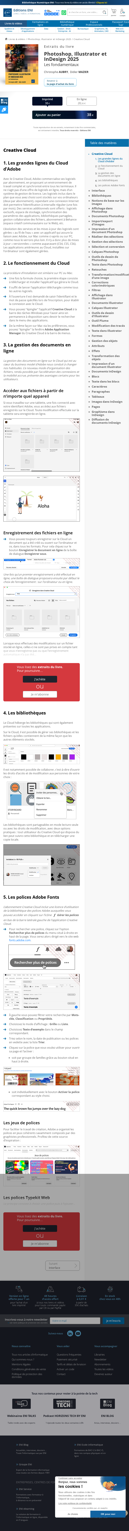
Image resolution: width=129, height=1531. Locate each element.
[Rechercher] (104, 12)
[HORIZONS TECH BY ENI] (64, 1404)
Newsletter (100, 1359)
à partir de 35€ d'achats (81, 1300)
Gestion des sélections (107, 241)
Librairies (99, 1354)
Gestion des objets (104, 340)
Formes (97, 335)
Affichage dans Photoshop (102, 210)
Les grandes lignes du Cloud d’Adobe (110, 160)
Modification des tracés (108, 325)
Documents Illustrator (107, 302)
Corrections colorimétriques (103, 284)
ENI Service (25, 1489)
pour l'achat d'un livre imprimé (19, 1300)
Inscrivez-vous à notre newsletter (26, 1321)
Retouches (99, 269)
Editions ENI (26, 11)
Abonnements (102, 1364)
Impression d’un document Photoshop (107, 230)
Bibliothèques (101, 195)
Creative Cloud (102, 153)
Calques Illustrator (105, 307)
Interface (54, 1268)
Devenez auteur (103, 1374)
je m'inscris (113, 1321)
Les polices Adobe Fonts (111, 185)
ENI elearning (26, 1508)
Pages (96, 406)
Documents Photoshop (108, 216)
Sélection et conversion (108, 246)
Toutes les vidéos (103, 1369)
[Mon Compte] (123, 12)
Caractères (99, 386)
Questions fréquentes (69, 1354)
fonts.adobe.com (20, 940)
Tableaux (98, 396)
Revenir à (60, 82)
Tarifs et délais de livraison (71, 1364)
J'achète (39, 679)
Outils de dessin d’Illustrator (103, 314)
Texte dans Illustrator (107, 330)
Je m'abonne (40, 694)
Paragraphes (101, 391)
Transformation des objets (106, 357)
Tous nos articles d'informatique (30, 1354)
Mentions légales (21, 1364)
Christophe (56, 72)
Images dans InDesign (107, 401)
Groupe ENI (25, 1464)
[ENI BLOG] (4, 101)
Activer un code (65, 1369)
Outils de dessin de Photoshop (105, 258)
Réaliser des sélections (107, 236)
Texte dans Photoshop (107, 264)
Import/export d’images (102, 223)
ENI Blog (23, 1444)
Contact (61, 1374)
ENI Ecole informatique (90, 1444)
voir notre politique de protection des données (29, 1322)
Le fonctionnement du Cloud (110, 167)
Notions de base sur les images (108, 202)
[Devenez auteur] (4, 110)
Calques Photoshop (105, 251)
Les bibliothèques (108, 180)
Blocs (95, 376)
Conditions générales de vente (29, 1369)
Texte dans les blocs (105, 381)
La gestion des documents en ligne (109, 174)
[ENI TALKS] (21, 1404)
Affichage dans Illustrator (102, 296)
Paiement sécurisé (67, 1359)
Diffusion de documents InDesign (106, 421)
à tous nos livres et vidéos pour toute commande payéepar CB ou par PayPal (50, 1301)
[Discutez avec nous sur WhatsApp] (63, 12)
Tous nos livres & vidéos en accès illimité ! (64, 2)
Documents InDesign (106, 371)
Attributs (98, 345)
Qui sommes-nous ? (23, 1359)
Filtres (96, 290)
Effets (96, 350)
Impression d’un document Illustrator (106, 365)
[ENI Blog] (107, 1404)
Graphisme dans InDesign (103, 413)
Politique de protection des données (27, 1375)
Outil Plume (100, 320)
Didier (79, 72)
